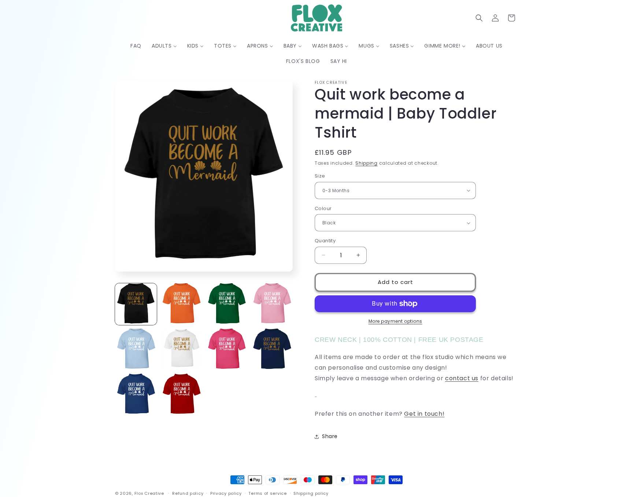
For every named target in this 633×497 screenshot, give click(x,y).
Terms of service (267, 493)
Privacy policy (226, 493)
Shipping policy (311, 493)
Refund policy (187, 493)
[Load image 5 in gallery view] (136, 349)
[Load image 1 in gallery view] (136, 304)
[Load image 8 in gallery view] (272, 349)
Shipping (366, 163)
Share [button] (330, 436)
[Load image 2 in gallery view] (181, 304)
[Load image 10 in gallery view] (181, 394)
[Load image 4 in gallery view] (272, 304)
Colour (323, 208)
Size (320, 175)
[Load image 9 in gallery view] (136, 394)
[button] (479, 18)
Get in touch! (424, 414)
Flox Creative (149, 493)
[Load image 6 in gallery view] (181, 349)
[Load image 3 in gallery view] (227, 304)
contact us (461, 378)
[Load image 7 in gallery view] (227, 349)
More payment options (395, 321)
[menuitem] (136, 45)
